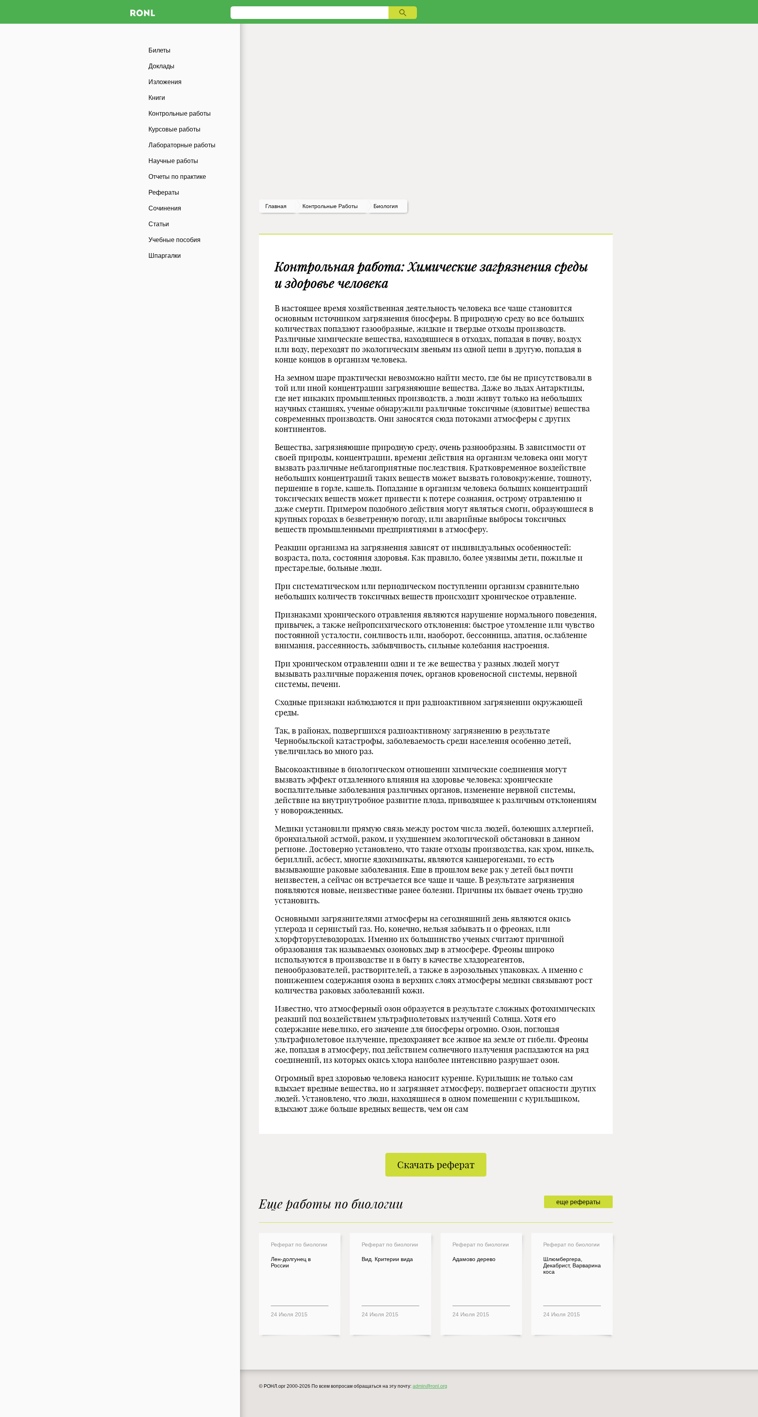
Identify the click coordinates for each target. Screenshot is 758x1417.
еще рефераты (578, 1202)
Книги (156, 97)
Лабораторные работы (182, 145)
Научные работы (173, 161)
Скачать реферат (436, 1165)
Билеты (159, 50)
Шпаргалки (164, 255)
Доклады (161, 66)
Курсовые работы (174, 129)
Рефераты (163, 192)
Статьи (158, 224)
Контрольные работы (179, 113)
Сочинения (164, 208)
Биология (385, 206)
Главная (276, 206)
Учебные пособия (174, 239)
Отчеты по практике (177, 176)
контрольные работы (330, 206)
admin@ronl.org (430, 1386)
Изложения (165, 82)
